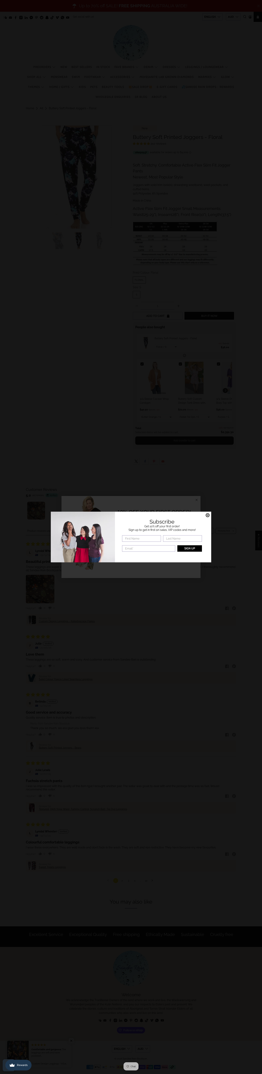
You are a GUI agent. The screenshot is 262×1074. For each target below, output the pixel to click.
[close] (207, 515)
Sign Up (189, 548)
